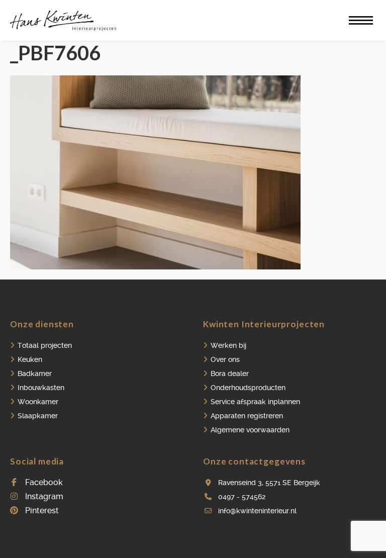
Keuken (30, 359)
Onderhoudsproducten (248, 388)
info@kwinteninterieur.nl (257, 511)
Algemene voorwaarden (250, 430)
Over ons (225, 359)
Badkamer (35, 373)
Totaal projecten (45, 345)
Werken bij (228, 345)
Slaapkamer (38, 416)
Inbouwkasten (41, 388)
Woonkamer (38, 402)
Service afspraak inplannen (255, 402)
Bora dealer (230, 373)
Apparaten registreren (247, 416)
